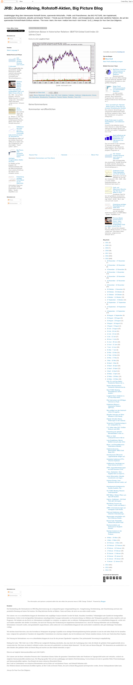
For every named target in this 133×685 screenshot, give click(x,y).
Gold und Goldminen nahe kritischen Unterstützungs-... (116, 513)
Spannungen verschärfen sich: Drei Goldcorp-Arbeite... (116, 517)
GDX (56, 95)
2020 (107, 245)
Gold (59, 95)
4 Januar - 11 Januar (113, 561)
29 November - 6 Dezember (115, 272)
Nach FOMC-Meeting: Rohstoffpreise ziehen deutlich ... (114, 391)
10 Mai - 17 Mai (112, 358)
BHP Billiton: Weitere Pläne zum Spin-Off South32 (116, 495)
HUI (30, 97)
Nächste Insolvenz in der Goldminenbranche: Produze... (114, 532)
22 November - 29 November (116, 276)
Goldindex (71, 95)
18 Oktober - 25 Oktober (114, 292)
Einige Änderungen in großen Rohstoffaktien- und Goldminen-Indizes (115, 121)
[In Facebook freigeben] (55, 93)
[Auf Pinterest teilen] (57, 93)
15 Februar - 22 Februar (114, 545)
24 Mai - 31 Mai (112, 352)
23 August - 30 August (114, 318)
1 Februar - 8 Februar (114, 551)
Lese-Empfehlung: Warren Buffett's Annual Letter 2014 (116, 441)
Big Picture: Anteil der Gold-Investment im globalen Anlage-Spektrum (119, 72)
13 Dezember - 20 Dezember (116, 265)
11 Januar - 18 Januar (114, 559)
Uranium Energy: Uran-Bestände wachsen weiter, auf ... (116, 482)
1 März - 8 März (112, 540)
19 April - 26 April (112, 366)
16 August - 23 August (114, 320)
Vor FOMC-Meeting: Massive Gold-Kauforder (115, 491)
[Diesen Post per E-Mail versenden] (50, 93)
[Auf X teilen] (53, 93)
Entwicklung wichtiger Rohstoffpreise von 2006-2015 (20, 180)
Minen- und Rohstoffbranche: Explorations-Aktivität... (116, 445)
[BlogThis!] (51, 93)
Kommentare (13, 42)
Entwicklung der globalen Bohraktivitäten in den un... (116, 432)
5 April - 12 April (112, 371)
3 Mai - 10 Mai (111, 360)
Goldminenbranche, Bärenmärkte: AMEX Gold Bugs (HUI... (115, 450)
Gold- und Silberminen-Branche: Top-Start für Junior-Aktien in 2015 (119, 190)
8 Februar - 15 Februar (114, 548)
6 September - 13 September (116, 311)
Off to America (19, 109)
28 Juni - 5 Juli (111, 339)
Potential (59, 97)
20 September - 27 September (116, 302)
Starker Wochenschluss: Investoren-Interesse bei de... (116, 386)
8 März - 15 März (112, 537)
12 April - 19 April (112, 368)
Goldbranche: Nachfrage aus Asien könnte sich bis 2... (115, 464)
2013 (107, 567)
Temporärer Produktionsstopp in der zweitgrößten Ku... (116, 424)
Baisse (36, 95)
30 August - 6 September (115, 315)
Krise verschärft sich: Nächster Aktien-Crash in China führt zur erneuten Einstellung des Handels (115, 106)
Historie (94, 95)
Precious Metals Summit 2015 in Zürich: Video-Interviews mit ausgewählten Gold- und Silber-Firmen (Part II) (115, 222)
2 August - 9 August (113, 326)
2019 (107, 248)
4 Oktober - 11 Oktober (114, 297)
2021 (107, 242)
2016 (107, 256)
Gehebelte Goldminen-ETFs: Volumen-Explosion (115, 460)
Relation (65, 97)
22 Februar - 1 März (113, 543)
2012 (107, 570)
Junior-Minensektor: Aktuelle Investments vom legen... (115, 477)
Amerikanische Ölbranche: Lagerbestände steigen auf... (116, 455)
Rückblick (70, 97)
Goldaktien (65, 95)
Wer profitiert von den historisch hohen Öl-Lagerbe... (116, 411)
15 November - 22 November (116, 280)
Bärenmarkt (42, 95)
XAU (79, 97)
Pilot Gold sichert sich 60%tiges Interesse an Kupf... (116, 401)
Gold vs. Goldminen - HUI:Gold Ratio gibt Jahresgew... (116, 500)
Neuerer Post (33, 155)
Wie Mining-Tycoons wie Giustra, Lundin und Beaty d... (116, 504)
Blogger (103, 601)
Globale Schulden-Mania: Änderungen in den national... (116, 419)
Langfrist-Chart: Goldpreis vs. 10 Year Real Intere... (116, 396)
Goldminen (78, 95)
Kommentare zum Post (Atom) (45, 158)
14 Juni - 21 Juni (112, 344)
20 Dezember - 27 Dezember (116, 261)
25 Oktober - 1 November (115, 289)
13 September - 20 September (116, 307)
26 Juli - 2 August (112, 328)
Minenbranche (44, 97)
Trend (75, 97)
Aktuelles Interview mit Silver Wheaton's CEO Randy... (115, 415)
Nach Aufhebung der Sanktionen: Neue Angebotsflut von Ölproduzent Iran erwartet (119, 139)
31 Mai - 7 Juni (112, 350)
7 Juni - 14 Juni (112, 347)
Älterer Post (94, 155)
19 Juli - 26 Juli (112, 331)
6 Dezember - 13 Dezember (116, 269)
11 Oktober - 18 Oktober (114, 294)
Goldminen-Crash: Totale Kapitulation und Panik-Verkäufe (119, 172)
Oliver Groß (109, 59)
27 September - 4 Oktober (115, 300)
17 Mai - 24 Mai (112, 355)
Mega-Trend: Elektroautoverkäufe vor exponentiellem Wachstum (119, 89)
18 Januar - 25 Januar (114, 556)
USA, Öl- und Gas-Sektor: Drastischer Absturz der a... (116, 382)
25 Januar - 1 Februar (114, 553)
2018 (107, 250)
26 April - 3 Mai (112, 363)
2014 (107, 565)
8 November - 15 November (115, 285)
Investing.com (121, 51)
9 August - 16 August (113, 323)
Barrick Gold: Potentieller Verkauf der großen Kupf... (115, 521)
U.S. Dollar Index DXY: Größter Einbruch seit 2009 (116, 428)
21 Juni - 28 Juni (112, 342)
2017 (107, 253)
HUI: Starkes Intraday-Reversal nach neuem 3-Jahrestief (118, 156)
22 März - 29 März (113, 376)
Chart (52, 95)
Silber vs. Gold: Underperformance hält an (115, 436)
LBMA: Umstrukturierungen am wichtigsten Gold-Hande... (116, 508)
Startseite (64, 155)
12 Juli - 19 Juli (112, 334)
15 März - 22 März (113, 379)
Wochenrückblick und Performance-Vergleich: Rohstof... (115, 526)
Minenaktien (35, 97)
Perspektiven (52, 97)
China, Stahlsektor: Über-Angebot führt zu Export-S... (116, 472)
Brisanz (48, 95)
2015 (107, 258)
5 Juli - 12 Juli (111, 336)
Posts (11, 38)
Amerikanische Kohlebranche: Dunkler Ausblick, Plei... (116, 487)
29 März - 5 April (112, 373)
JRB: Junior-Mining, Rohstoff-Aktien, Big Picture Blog (53, 8)
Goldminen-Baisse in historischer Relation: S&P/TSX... (114, 406)
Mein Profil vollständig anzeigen (113, 61)
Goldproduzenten (86, 95)
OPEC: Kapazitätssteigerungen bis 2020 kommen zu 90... (116, 468)
